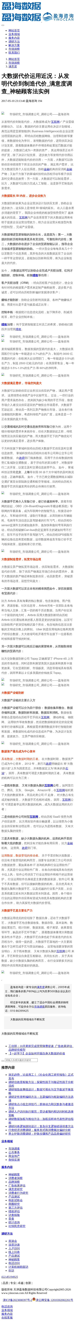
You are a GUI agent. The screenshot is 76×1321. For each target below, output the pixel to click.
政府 (22, 458)
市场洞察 (14, 62)
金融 (46, 169)
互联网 (55, 122)
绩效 (35, 275)
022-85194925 (9, 1276)
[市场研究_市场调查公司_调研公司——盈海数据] (38, 12)
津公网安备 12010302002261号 (54, 1300)
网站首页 (14, 30)
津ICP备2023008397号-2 (17, 1300)
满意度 (12, 66)
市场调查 (39, 1006)
